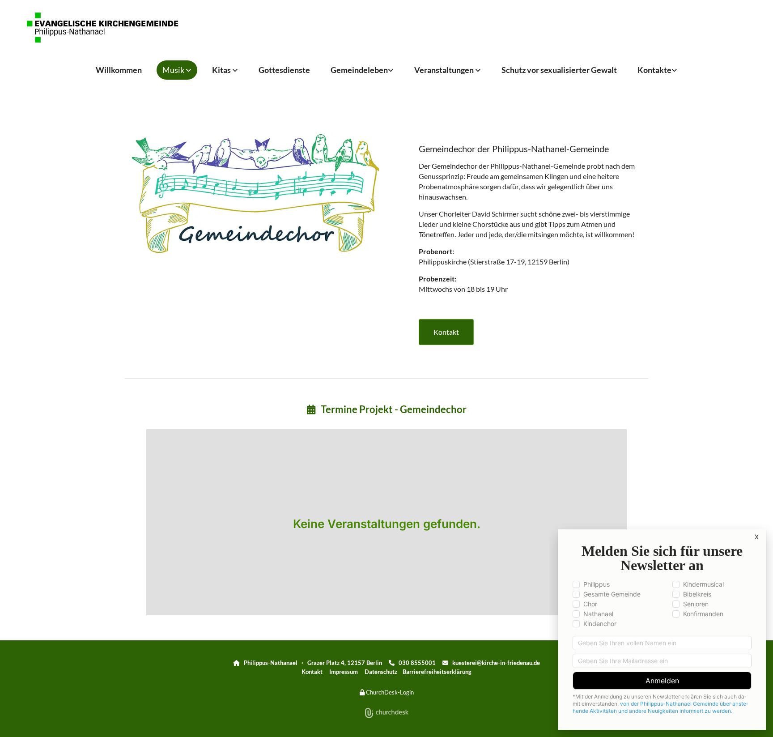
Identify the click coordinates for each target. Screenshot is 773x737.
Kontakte (654, 70)
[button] (446, 332)
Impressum (343, 671)
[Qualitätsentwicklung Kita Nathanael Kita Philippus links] (236, 70)
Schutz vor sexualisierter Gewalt (559, 70)
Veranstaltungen (444, 70)
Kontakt (312, 671)
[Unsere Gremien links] (675, 70)
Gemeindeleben (359, 70)
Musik (174, 70)
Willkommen (119, 70)
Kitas (222, 70)
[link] (177, 70)
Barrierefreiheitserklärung (437, 671)
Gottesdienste (284, 70)
